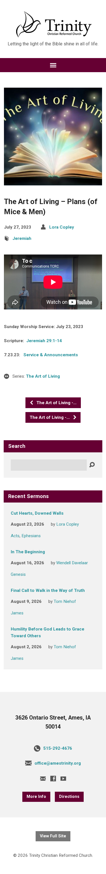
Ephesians (31, 535)
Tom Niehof (65, 601)
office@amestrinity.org (57, 763)
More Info (36, 796)
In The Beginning (28, 551)
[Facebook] (53, 778)
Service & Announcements (50, 354)
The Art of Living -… (56, 402)
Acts (15, 535)
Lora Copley (61, 227)
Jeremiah (21, 238)
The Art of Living (43, 376)
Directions (69, 796)
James (17, 613)
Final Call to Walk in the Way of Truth (48, 590)
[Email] (43, 778)
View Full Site (53, 836)
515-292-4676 (57, 748)
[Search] (92, 465)
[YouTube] (63, 778)
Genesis (18, 574)
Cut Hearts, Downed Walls (37, 513)
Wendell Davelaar (72, 562)
